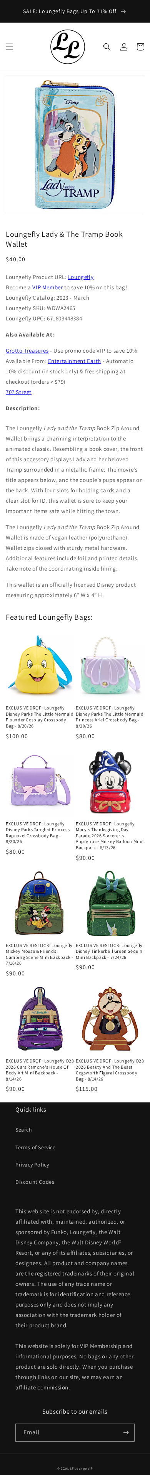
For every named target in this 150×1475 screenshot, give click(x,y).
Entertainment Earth (74, 361)
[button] (9, 46)
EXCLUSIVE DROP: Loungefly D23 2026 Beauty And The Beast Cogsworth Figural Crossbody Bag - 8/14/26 (110, 1070)
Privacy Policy (32, 1164)
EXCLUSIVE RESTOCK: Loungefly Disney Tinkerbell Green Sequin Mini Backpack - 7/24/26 (109, 951)
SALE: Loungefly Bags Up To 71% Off (70, 11)
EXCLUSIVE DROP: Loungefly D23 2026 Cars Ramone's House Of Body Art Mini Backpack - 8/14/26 (40, 1070)
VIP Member (47, 287)
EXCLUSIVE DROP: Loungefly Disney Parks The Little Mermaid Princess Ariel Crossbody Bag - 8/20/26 (110, 717)
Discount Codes (34, 1181)
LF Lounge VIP (81, 1468)
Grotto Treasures (27, 350)
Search (23, 1129)
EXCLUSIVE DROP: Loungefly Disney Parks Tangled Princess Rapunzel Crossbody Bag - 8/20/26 (38, 833)
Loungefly (80, 276)
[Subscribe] (125, 1433)
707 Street (19, 392)
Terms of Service (35, 1147)
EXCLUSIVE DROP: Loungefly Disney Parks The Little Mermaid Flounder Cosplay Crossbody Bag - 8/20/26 (40, 717)
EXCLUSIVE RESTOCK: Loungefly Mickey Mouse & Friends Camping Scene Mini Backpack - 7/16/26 (39, 954)
